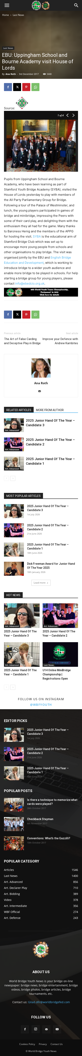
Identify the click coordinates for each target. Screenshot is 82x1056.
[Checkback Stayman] (14, 824)
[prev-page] (6, 478)
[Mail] (41, 391)
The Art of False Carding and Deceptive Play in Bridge (22, 341)
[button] (6, 5)
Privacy (43, 1044)
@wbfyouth (41, 705)
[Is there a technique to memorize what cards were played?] (14, 805)
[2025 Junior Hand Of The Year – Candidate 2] (14, 444)
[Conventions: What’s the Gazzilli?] (14, 843)
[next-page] (12, 478)
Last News (18, 15)
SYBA (37, 236)
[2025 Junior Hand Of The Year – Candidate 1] (14, 463)
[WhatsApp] (35, 87)
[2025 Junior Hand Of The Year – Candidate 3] (14, 425)
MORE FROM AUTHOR (50, 410)
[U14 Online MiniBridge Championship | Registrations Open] (60, 654)
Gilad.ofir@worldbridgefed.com (49, 1002)
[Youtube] (57, 1029)
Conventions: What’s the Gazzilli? (48, 838)
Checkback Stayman (40, 819)
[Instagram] (36, 1029)
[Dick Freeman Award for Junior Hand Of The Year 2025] (14, 569)
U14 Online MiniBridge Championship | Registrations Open (57, 674)
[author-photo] (41, 377)
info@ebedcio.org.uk (29, 283)
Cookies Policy (27, 1044)
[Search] (76, 5)
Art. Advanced (12, 430)
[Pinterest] (26, 87)
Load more (40, 582)
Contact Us (57, 1044)
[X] (17, 87)
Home (5, 15)
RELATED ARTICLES (18, 410)
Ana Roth (11, 73)
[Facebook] (8, 87)
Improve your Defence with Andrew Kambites (60, 341)
